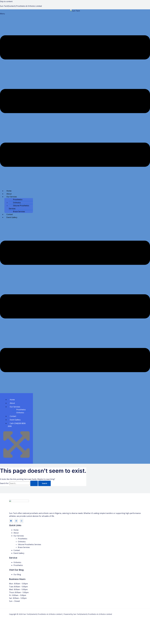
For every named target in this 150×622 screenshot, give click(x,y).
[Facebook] (11, 521)
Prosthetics (17, 199)
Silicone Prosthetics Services (19, 207)
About (9, 194)
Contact (9, 214)
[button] (75, 100)
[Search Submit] (34, 483)
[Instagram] (16, 521)
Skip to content (6, 1)
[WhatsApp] (21, 521)
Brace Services (19, 211)
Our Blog (17, 574)
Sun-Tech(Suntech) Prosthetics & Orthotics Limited (21, 6)
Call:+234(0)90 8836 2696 (17, 424)
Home (8, 191)
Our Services (11, 196)
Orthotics (17, 202)
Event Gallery (11, 217)
